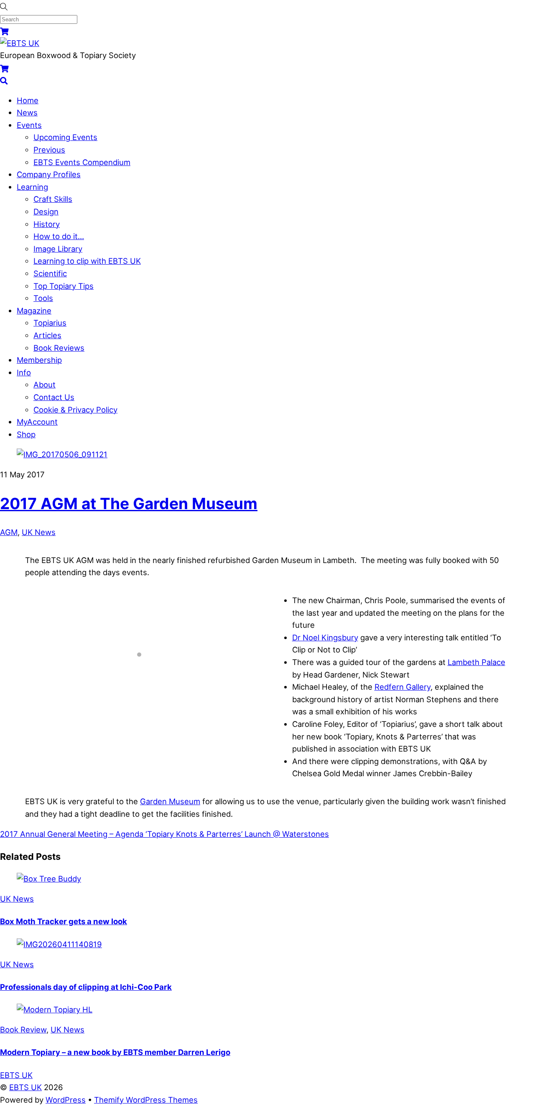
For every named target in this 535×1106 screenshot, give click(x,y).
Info (24, 372)
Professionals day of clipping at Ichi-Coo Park (86, 986)
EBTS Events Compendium (81, 162)
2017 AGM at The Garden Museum (128, 503)
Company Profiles (49, 174)
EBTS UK (25, 1087)
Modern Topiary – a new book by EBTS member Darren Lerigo (115, 1052)
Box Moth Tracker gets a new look (63, 921)
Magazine (34, 310)
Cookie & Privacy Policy (75, 409)
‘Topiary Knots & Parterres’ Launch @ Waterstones (236, 833)
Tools (43, 298)
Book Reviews (58, 347)
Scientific (50, 273)
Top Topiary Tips (63, 286)
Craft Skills (52, 199)
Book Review (23, 1029)
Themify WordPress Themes (146, 1099)
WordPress (66, 1099)
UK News (39, 532)
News (27, 112)
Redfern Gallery (402, 686)
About (44, 384)
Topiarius (49, 322)
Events (29, 125)
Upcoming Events (65, 137)
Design (46, 211)
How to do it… (58, 236)
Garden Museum (170, 801)
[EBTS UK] (19, 43)
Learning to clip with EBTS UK (87, 260)
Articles (47, 335)
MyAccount (37, 421)
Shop (26, 434)
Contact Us (53, 397)
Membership (39, 359)
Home (27, 100)
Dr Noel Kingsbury (325, 637)
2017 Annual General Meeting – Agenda (71, 833)
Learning (32, 186)
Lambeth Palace (476, 662)
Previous (49, 149)
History (46, 224)
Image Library (57, 248)
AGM (9, 532)
